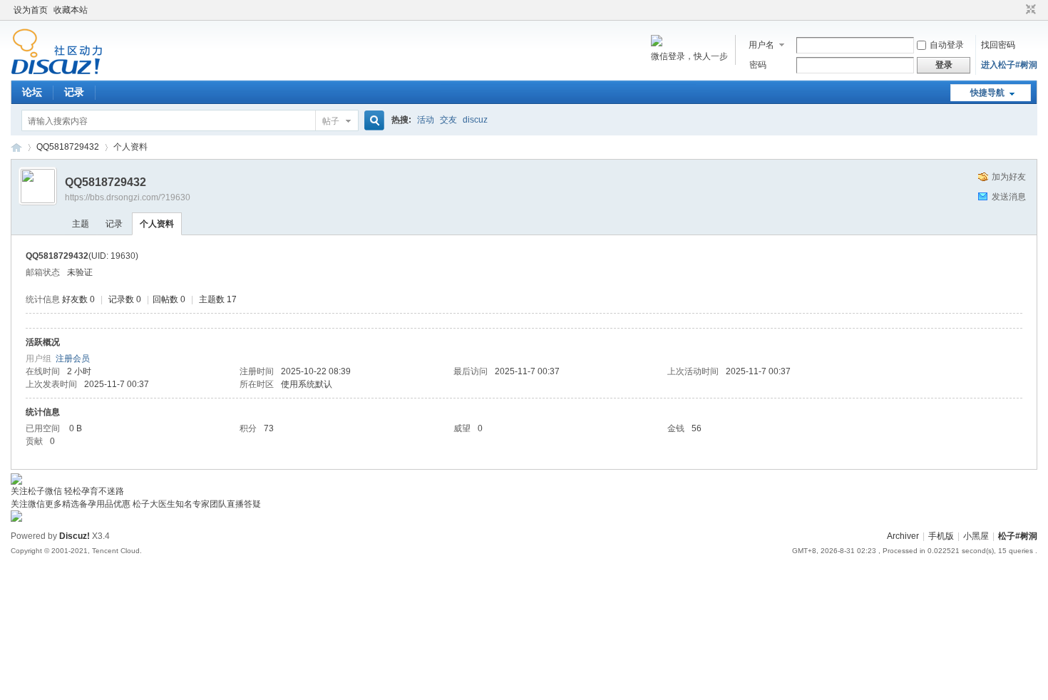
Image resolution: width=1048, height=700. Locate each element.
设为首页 (31, 10)
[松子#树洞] (57, 72)
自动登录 (947, 45)
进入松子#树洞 (1009, 65)
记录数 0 (124, 299)
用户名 (761, 45)
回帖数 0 (169, 299)
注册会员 (73, 359)
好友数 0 (78, 299)
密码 (757, 65)
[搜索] (372, 121)
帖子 (330, 121)
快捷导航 (987, 93)
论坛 (32, 92)
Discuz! (74, 536)
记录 (74, 92)
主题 (80, 224)
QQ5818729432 (67, 147)
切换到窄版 (1029, 10)
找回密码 (998, 45)
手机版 (941, 536)
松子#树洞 (16, 147)
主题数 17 (218, 299)
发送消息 (1009, 197)
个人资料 (157, 224)
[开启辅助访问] (1017, 10)
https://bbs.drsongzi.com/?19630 (127, 197)
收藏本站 (70, 10)
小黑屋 (976, 536)
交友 (448, 120)
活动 (425, 120)
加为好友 (1009, 177)
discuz (475, 120)
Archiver (903, 536)
